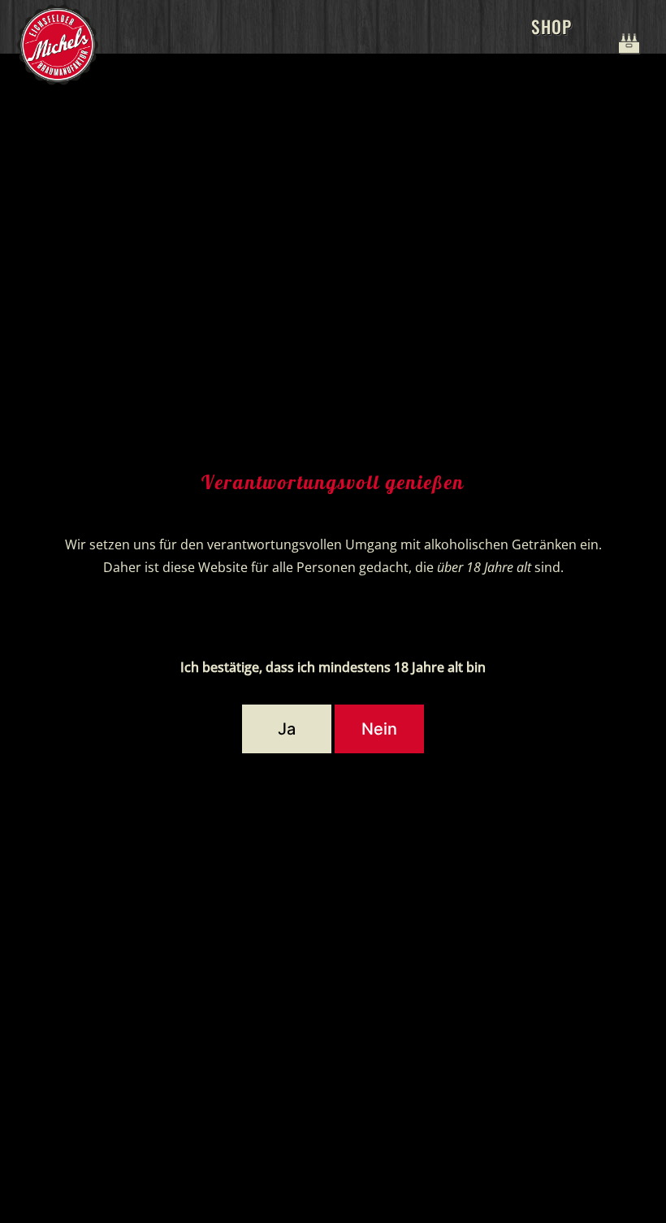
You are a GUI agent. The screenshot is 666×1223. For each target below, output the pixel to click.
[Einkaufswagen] (625, 27)
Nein (379, 729)
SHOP (551, 26)
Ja (287, 729)
